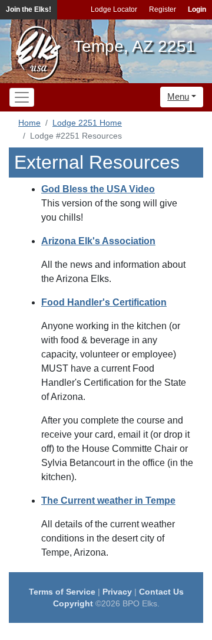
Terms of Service (62, 591)
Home (29, 122)
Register (162, 9)
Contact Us (161, 591)
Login (197, 9)
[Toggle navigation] (21, 97)
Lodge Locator (114, 9)
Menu (178, 96)
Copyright (73, 603)
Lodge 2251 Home (87, 122)
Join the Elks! (28, 9)
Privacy (117, 591)
